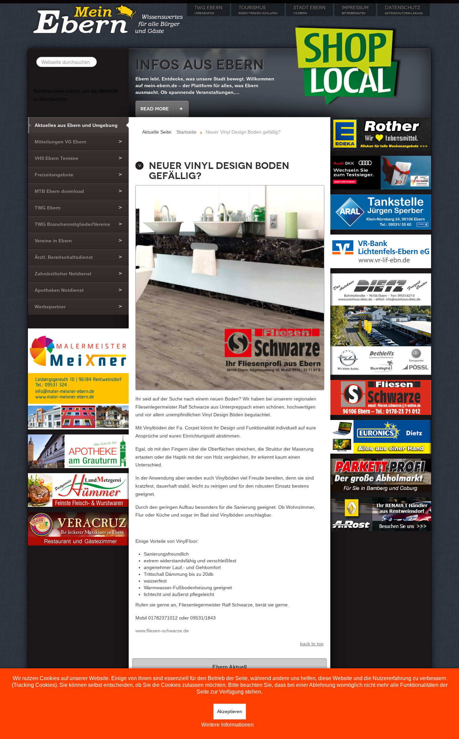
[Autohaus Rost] (380, 513)
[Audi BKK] (380, 172)
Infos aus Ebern (199, 65)
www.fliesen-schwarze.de (162, 630)
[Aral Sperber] (380, 211)
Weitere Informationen (227, 725)
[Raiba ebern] (380, 250)
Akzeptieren (229, 711)
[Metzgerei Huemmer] (78, 489)
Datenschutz (403, 10)
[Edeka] (380, 133)
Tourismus (258, 10)
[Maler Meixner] (78, 378)
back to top (312, 643)
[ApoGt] (78, 451)
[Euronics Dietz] (380, 436)
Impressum (355, 10)
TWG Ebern (208, 10)
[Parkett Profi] (380, 475)
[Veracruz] (78, 528)
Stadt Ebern (309, 10)
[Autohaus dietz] (380, 323)
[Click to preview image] (229, 288)
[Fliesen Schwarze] (380, 396)
